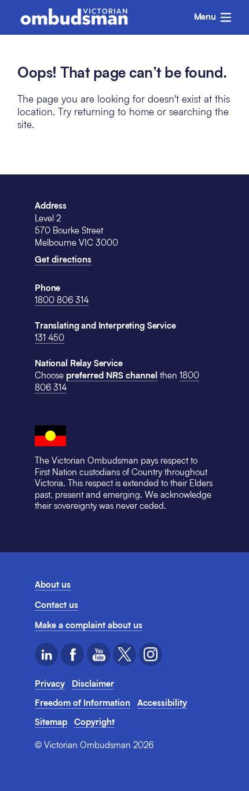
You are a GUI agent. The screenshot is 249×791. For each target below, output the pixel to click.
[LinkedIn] (46, 654)
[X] (124, 654)
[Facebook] (72, 654)
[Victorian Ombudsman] (73, 16)
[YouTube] (98, 654)
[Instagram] (150, 654)
